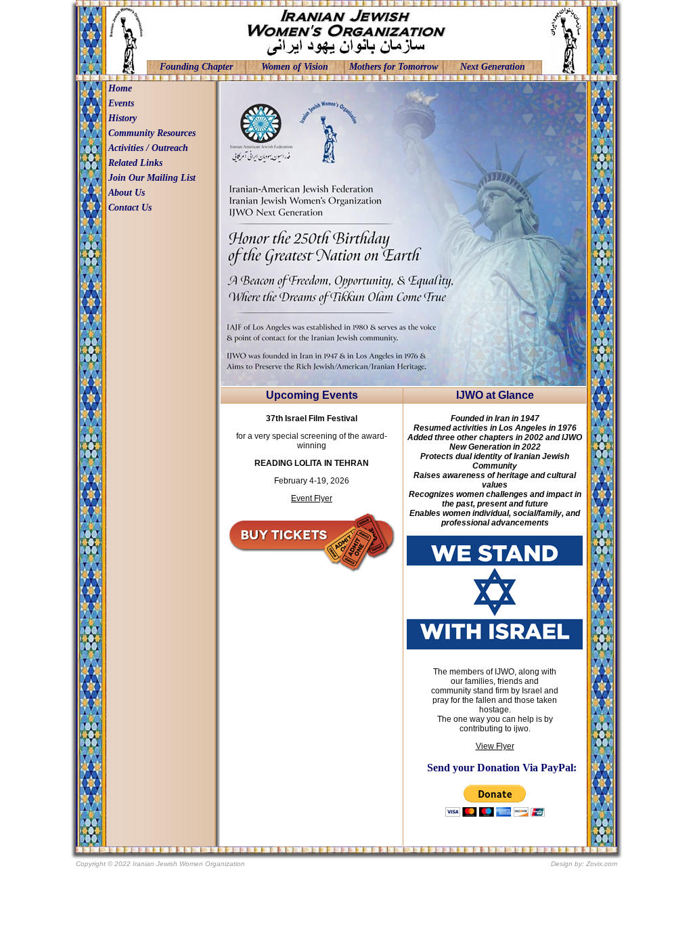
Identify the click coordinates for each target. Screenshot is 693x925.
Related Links (135, 163)
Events (121, 103)
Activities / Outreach (148, 148)
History (122, 118)
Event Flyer (311, 498)
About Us (126, 193)
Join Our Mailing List (152, 178)
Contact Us (130, 207)
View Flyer (495, 746)
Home (120, 88)
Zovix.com (601, 863)
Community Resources (152, 133)
